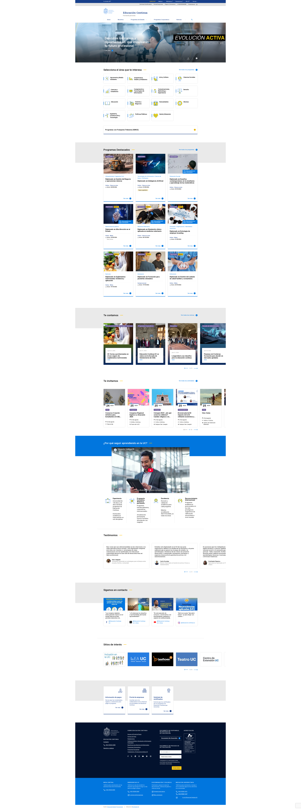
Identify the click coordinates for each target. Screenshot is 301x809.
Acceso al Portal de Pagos (134, 734)
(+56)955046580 (181, 4)
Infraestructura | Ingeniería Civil (114, 176)
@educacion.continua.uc (188, 623)
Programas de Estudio (139, 19)
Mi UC (187, 1)
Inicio (109, 19)
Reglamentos (131, 738)
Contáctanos (191, 4)
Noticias (179, 19)
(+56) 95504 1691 (182, 791)
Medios (161, 1)
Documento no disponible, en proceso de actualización (169, 732)
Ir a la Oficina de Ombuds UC (189, 797)
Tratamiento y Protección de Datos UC (138, 752)
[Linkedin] (135, 756)
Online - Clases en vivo (111, 185)
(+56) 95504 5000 (134, 791)
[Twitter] (131, 756)
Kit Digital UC (135, 807)
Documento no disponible (170, 738)
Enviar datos (176, 768)
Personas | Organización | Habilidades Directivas (181, 227)
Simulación (141, 274)
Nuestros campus (108, 748)
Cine (107, 410)
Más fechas (110, 239)
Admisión (152, 1)
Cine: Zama (206, 413)
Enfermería (173, 274)
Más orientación (158, 795)
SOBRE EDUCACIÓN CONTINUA (137, 730)
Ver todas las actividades (188, 381)
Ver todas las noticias (189, 315)
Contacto (106, 742)
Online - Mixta (109, 235)
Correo (195, 1)
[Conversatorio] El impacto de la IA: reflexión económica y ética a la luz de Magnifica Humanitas (186, 415)
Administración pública (112, 226)
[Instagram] (139, 756)
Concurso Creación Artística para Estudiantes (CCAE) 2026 (112, 415)
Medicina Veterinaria (144, 226)
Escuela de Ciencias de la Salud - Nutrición (119, 326)
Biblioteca (169, 1)
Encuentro (173, 326)
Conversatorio (182, 410)
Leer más (109, 50)
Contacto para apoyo (159, 791)
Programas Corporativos (161, 19)
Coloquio (157, 410)
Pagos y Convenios (170, 4)
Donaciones (179, 1)
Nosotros (121, 19)
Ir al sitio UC (106, 1)
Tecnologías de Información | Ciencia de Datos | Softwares (149, 177)
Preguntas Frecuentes (133, 749)
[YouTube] (143, 756)
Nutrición (108, 274)
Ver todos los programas (188, 70)
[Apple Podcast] (150, 756)
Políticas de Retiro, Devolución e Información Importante (139, 742)
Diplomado (109, 156)
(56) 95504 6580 (111, 745)
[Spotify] (146, 756)
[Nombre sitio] (115, 659)
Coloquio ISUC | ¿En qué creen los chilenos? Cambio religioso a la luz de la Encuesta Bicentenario (162, 415)
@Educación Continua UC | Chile (139, 622)
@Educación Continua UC (115, 622)
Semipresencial (142, 283)
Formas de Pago (132, 736)
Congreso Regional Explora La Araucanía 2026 (137, 415)
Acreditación (189, 730)
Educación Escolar (175, 176)
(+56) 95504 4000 (110, 790)
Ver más (127, 198)
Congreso (133, 410)
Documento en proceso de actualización (169, 746)
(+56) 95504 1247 (182, 794)
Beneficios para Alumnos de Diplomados (138, 745)
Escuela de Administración (211, 326)
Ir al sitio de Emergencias (136, 795)
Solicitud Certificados (146, 4)
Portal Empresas (158, 4)
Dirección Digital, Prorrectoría (115, 807)
